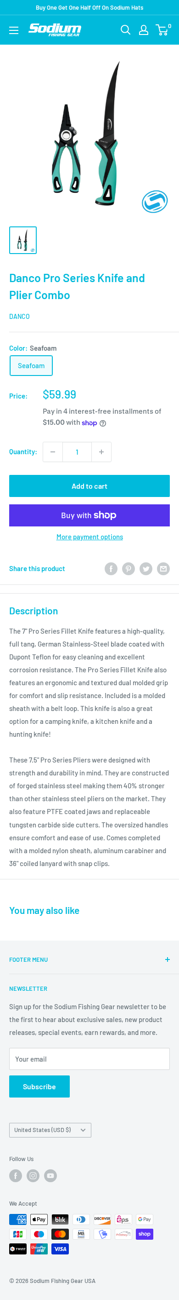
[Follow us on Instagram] (33, 1175)
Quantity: (23, 451)
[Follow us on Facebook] (15, 1175)
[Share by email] (163, 568)
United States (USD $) (42, 1129)
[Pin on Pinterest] (128, 568)
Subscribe (39, 1086)
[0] (162, 29)
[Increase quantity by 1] (101, 452)
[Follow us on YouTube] (50, 1175)
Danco (19, 316)
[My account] (143, 30)
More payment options (89, 536)
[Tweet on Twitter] (146, 568)
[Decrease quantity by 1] (52, 452)
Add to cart (89, 485)
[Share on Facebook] (111, 568)
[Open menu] (13, 30)
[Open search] (126, 30)
